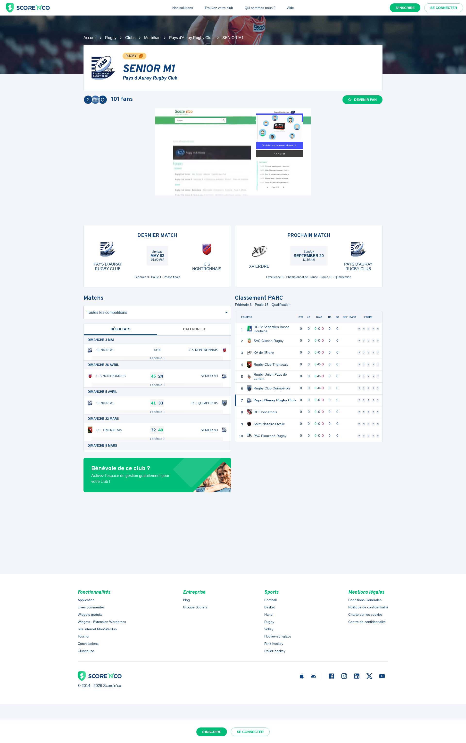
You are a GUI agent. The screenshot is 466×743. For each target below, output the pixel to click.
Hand (268, 614)
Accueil (89, 38)
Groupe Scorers (195, 607)
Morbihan (152, 38)
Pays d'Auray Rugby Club (191, 38)
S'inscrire (405, 8)
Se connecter (443, 8)
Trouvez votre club (219, 8)
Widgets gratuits (90, 614)
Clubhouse (86, 651)
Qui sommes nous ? (260, 8)
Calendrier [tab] (194, 329)
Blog (186, 600)
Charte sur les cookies (365, 614)
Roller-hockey (274, 651)
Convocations (88, 644)
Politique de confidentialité (368, 607)
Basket (269, 607)
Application (86, 600)
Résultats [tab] (120, 329)
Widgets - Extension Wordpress (102, 622)
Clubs (130, 38)
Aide (290, 8)
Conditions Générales (365, 600)
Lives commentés (91, 607)
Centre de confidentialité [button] (367, 622)
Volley (268, 629)
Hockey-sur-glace (277, 636)
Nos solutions (182, 8)
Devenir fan (365, 100)
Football (270, 600)
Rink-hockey (273, 644)
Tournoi (83, 636)
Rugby (110, 38)
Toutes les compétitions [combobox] (107, 312)
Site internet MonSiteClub (97, 629)
